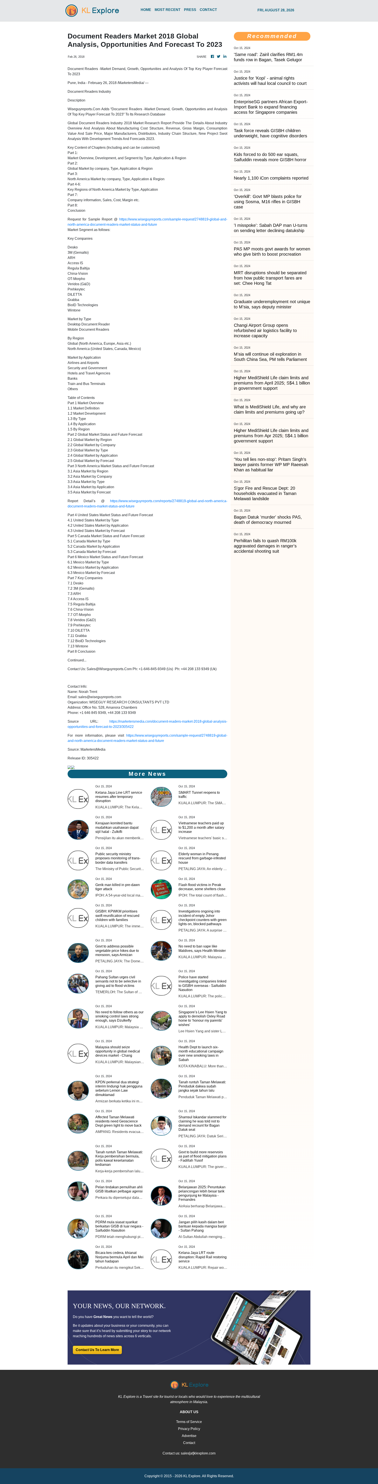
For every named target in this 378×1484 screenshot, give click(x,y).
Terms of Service (189, 1422)
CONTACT (208, 10)
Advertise (189, 1436)
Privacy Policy (189, 1429)
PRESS (190, 10)
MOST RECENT (167, 10)
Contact (189, 1443)
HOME (146, 10)
